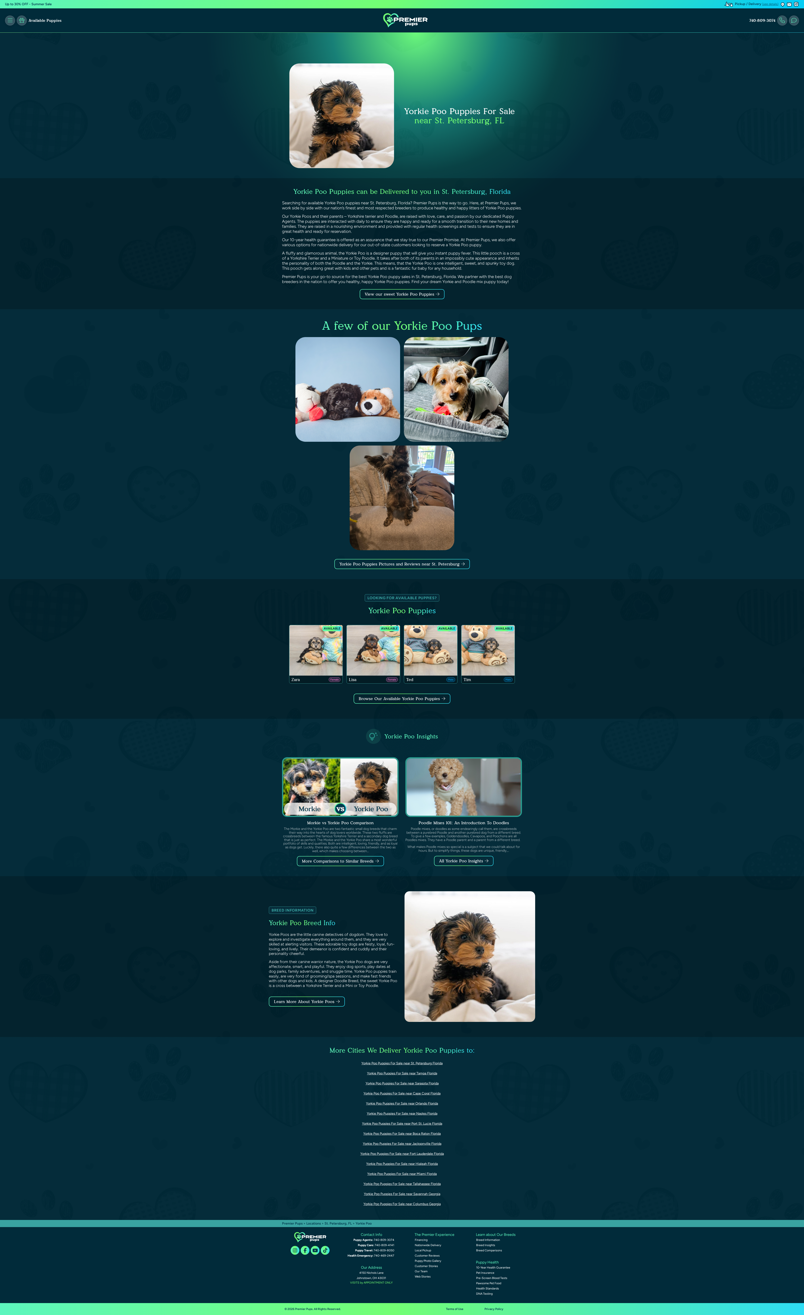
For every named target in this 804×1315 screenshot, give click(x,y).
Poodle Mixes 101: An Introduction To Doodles (464, 822)
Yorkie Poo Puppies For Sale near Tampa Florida (402, 1073)
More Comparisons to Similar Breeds (338, 861)
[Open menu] (10, 20)
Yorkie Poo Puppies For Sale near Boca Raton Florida (402, 1134)
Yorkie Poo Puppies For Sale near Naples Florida (402, 1113)
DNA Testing (484, 1294)
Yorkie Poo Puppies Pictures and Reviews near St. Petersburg (400, 564)
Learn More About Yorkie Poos (304, 1001)
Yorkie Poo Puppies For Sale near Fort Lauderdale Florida (402, 1154)
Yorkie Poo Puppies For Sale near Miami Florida (402, 1174)
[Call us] (782, 20)
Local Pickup (423, 1250)
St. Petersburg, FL (339, 1223)
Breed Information (488, 1240)
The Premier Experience (434, 1234)
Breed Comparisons (489, 1250)
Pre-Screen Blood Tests (491, 1278)
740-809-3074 (762, 20)
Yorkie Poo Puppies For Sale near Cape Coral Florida (402, 1093)
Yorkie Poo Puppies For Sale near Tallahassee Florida (402, 1184)
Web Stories (423, 1276)
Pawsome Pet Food (488, 1283)
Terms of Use (454, 1309)
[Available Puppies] (22, 20)
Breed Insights (485, 1245)
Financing (421, 1240)
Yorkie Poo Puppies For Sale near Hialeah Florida (402, 1164)
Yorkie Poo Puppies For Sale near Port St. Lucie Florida (402, 1124)
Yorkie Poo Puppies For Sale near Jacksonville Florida (402, 1144)
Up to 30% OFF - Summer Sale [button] (28, 4)
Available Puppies (45, 20)
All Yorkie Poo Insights (461, 860)
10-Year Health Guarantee (493, 1267)
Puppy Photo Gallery (428, 1261)
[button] (782, 4)
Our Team (421, 1271)
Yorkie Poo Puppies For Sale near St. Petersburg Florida (402, 1063)
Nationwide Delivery (428, 1245)
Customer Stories (426, 1266)
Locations (313, 1223)
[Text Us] (794, 20)
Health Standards (487, 1288)
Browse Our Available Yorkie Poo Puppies (399, 698)
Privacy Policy (493, 1309)
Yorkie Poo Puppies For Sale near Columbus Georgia (402, 1204)
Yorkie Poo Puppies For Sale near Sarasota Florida (402, 1083)
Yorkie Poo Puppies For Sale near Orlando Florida (402, 1103)
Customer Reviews (427, 1255)
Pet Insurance (485, 1273)
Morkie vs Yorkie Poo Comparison (340, 822)
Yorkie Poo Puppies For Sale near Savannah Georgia (402, 1194)
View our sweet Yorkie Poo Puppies (400, 294)
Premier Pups (292, 1223)
